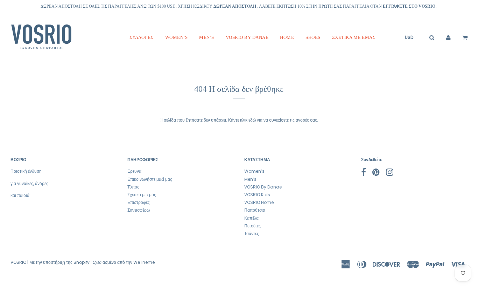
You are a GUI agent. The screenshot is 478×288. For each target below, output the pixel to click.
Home (287, 37)
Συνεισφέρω (138, 210)
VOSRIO (18, 262)
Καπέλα (251, 218)
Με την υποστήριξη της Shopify (59, 262)
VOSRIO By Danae (247, 37)
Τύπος (133, 187)
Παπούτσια (254, 210)
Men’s (206, 37)
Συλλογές (141, 37)
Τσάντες (251, 233)
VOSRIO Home (259, 202)
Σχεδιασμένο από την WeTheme (124, 262)
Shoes (313, 37)
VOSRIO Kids (257, 195)
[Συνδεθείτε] (448, 37)
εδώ (252, 120)
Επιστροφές (138, 202)
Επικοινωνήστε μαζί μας (149, 179)
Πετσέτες (252, 226)
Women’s (176, 37)
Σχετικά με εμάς (354, 37)
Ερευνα (134, 171)
